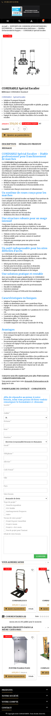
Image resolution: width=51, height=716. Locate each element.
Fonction (8, 437)
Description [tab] (9, 144)
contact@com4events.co (13, 378)
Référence (6, 92)
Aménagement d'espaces (16, 511)
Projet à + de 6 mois (14, 527)
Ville (5, 478)
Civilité (7, 413)
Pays (5, 486)
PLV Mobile (10, 508)
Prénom (7, 421)
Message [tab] (7, 148)
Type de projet (10, 502)
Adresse (7, 462)
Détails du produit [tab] (30, 144)
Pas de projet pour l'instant (16, 530)
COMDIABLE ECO (19, 601)
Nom (6, 429)
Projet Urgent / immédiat (16, 521)
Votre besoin (8, 494)
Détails (31, 609)
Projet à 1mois (11, 524)
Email (6, 445)
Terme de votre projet (13, 518)
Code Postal (9, 470)
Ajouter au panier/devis (16, 135)
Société (7, 405)
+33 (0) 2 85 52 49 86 (11, 2)
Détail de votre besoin (12, 534)
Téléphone (8, 454)
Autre (8, 515)
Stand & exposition (13, 505)
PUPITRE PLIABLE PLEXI (19, 668)
